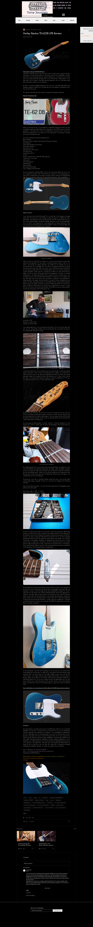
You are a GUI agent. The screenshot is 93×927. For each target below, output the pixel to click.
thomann (52, 800)
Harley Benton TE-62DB (28, 800)
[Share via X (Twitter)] (26, 817)
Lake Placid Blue (27, 810)
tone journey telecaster (49, 807)
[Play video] (46, 111)
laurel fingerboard (27, 807)
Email (82, 33)
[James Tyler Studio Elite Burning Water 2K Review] (26, 836)
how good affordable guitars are (39, 802)
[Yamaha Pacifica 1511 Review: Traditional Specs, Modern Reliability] (46, 836)
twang (47, 800)
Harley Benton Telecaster (39, 800)
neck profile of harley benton (38, 807)
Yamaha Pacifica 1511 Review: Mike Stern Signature (46, 844)
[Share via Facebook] (23, 817)
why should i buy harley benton (29, 805)
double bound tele (59, 805)
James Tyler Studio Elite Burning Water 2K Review (24, 844)
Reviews (24, 813)
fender (30, 797)
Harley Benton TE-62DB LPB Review (56, 797)
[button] (63, 15)
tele (39, 797)
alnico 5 (25, 797)
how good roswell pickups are (60, 802)
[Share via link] (29, 817)
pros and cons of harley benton (43, 805)
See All (75, 828)
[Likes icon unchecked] (27, 892)
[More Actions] (69, 870)
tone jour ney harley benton (61, 807)
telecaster (35, 797)
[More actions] (69, 29)
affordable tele (58, 800)
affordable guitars (27, 802)
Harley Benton (45, 797)
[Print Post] (33, 817)
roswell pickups (49, 802)
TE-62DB (52, 805)
